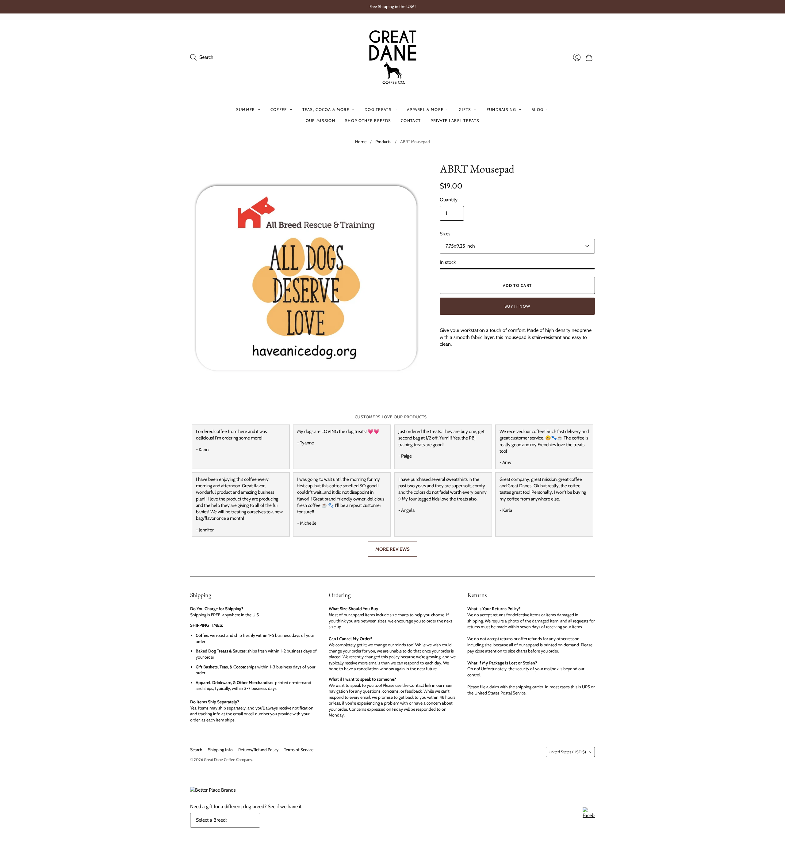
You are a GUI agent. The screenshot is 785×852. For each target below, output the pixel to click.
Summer (245, 109)
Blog (537, 109)
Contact (411, 120)
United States (567, 751)
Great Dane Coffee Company (228, 759)
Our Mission (320, 120)
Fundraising (501, 109)
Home (360, 141)
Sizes (445, 234)
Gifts (465, 109)
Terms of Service (298, 749)
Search (196, 749)
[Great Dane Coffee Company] (392, 57)
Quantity (449, 200)
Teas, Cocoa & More (325, 109)
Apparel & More (425, 109)
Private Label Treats (455, 120)
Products (383, 141)
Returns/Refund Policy (258, 749)
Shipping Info (220, 749)
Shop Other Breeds (368, 120)
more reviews (392, 549)
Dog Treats (378, 109)
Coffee (278, 109)
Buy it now (517, 306)
